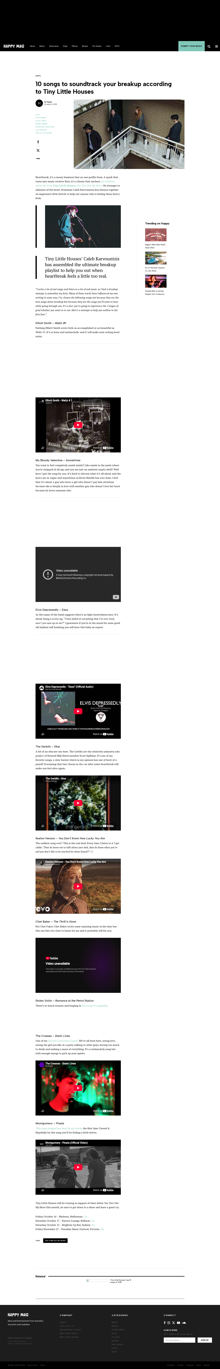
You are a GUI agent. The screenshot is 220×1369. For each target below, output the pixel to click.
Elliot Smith (41, 121)
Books (85, 46)
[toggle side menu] (216, 46)
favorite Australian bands (63, 1040)
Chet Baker (41, 118)
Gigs (65, 46)
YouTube (180, 1365)
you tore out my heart (55, 1240)
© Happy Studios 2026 (16, 1365)
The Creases (41, 130)
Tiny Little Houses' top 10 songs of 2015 (120, 1281)
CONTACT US (67, 1326)
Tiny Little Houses (44, 133)
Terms (42, 1365)
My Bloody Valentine (45, 127)
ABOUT (63, 1322)
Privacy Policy (33, 1365)
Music (42, 46)
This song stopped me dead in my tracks (59, 1128)
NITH (117, 46)
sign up (205, 1340)
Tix (85, 1216)
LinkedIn (206, 1365)
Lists (108, 46)
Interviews (54, 46)
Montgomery (41, 124)
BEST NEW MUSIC (69, 1333)
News (32, 46)
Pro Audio (96, 46)
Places (75, 46)
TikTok (198, 1365)
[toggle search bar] (208, 46)
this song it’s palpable (94, 1005)
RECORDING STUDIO (70, 1330)
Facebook (170, 1365)
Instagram (190, 1365)
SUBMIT (191, 46)
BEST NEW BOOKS (69, 1337)
